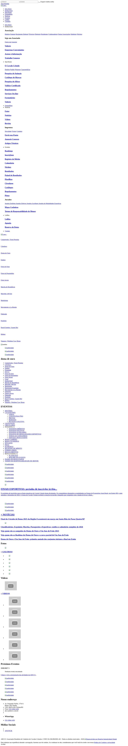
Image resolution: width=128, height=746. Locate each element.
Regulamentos (10, 90)
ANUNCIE (8, 731)
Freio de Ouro (9, 374)
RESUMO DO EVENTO (17, 457)
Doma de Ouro (9, 366)
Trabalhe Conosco (12, 58)
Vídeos (7, 119)
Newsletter (8, 131)
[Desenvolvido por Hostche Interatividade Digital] (100, 739)
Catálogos (9, 187)
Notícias (7, 16)
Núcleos (79, 34)
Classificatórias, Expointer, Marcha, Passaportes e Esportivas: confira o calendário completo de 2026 (42, 527)
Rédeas (7, 400)
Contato (7, 231)
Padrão (12, 69)
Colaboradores (53, 34)
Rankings (9, 151)
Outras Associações (64, 34)
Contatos (7, 21)
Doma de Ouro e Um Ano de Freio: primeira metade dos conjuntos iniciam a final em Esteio (38, 539)
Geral (6, 379)
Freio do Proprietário (11, 375)
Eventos (7, 18)
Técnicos (31, 34)
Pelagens (18, 69)
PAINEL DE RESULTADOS (14, 459)
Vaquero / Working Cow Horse (14, 402)
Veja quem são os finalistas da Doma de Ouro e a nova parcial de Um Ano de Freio (35, 535)
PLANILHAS (13, 455)
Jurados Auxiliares (33, 203)
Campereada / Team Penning (14, 363)
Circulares (9, 183)
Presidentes (44, 34)
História (7, 34)
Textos (14, 131)
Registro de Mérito (12, 159)
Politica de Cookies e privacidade (104, 742)
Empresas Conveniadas (14, 50)
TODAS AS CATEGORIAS (18, 436)
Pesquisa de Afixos (12, 81)
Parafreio (7, 397)
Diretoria (37, 34)
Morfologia (8, 386)
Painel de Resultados (13, 175)
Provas (12, 418)
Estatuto (12, 34)
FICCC (7, 372)
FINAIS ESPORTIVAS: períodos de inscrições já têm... (29, 489)
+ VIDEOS (5, 594)
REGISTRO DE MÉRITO (13, 448)
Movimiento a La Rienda (13, 390)
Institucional (8, 11)
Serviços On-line (11, 94)
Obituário (8, 391)
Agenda (8, 223)
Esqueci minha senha (47, 2)
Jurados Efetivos (21, 203)
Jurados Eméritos (10, 203)
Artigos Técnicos (11, 143)
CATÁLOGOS (10, 423)
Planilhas (8, 179)
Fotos (7, 111)
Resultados (9, 171)
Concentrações (16, 416)
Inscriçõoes (9, 155)
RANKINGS (9, 446)
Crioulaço (8, 365)
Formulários (8, 14)
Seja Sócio (8, 9)
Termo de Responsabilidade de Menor (20, 211)
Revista (8, 123)
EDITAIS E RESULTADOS (18, 438)
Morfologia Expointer (11, 388)
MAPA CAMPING (11, 439)
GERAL (11, 414)
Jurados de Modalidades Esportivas (50, 203)
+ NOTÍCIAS (7, 514)
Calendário (9, 163)
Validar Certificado (12, 86)
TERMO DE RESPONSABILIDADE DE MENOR (21, 461)
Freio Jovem (9, 377)
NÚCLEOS (8, 443)
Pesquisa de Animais (13, 73)
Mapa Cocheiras (11, 207)
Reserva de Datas (12, 227)
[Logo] (4, 234)
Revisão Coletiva (16, 421)
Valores (8, 46)
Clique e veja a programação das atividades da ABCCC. (18, 675)
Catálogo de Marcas (13, 77)
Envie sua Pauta (11, 135)
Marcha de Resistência (12, 382)
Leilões (7, 19)
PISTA (7, 445)
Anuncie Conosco (12, 139)
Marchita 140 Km (10, 384)
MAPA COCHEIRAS (12, 441)
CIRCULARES (10, 425)
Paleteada (8, 395)
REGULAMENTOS (11, 452)
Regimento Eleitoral (22, 34)
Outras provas (9, 393)
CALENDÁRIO (10, 412)
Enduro (7, 368)
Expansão (8, 370)
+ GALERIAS (6, 552)
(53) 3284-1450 (14, 709)
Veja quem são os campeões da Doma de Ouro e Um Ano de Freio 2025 (30, 531)
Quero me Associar (11, 42)
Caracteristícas (25, 69)
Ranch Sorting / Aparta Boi (13, 399)
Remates (12, 420)
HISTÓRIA (8, 411)
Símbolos (73, 34)
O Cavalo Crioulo (12, 66)
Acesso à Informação (13, 54)
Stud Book (8, 12)
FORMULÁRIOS (10, 450)
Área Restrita (5, 4)
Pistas (7, 195)
